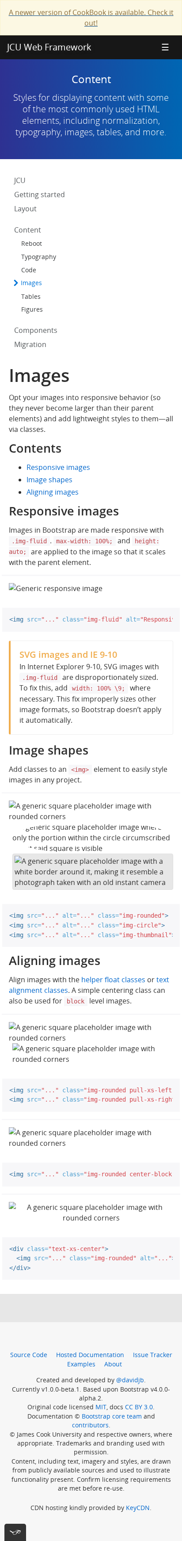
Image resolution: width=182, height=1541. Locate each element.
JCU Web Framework (49, 47)
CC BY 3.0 (139, 1407)
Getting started (39, 194)
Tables (31, 296)
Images (30, 282)
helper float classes (113, 979)
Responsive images (58, 467)
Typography (38, 256)
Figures (32, 309)
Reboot (31, 243)
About (113, 1364)
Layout (25, 209)
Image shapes (49, 479)
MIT (100, 1407)
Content (27, 230)
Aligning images (53, 492)
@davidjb (130, 1380)
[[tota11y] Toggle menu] (15, 1532)
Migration (30, 344)
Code (28, 270)
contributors (90, 1425)
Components (35, 330)
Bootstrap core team (112, 1416)
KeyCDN (138, 1507)
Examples (81, 1364)
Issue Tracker (152, 1354)
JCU (20, 180)
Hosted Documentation (90, 1354)
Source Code (28, 1354)
